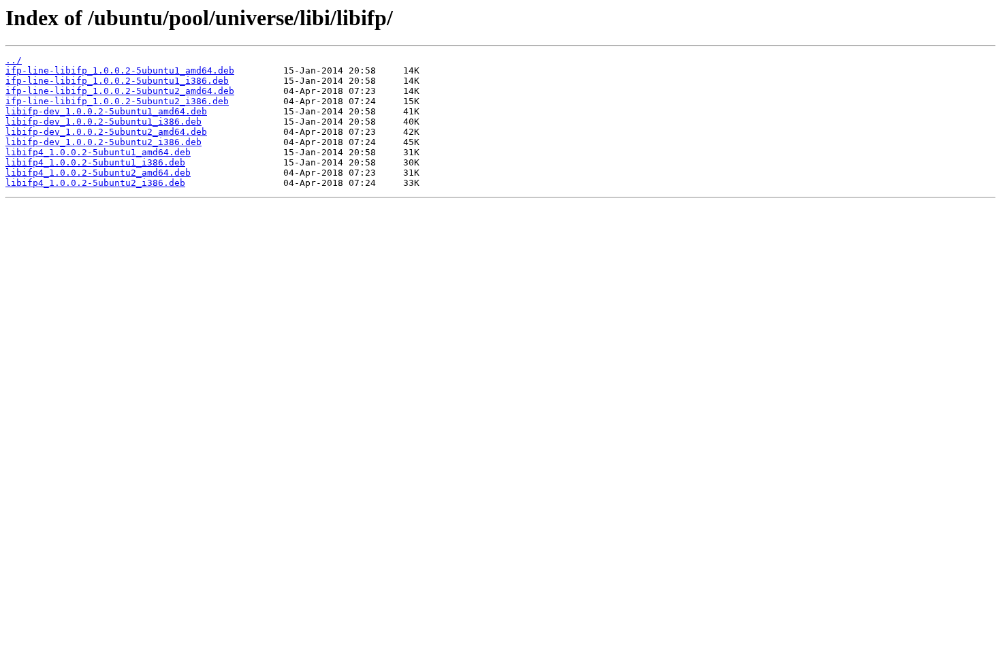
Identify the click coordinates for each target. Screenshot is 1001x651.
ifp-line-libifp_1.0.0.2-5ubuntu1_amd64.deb (119, 70)
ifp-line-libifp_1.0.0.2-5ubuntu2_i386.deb (117, 101)
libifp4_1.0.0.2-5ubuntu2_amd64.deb (98, 173)
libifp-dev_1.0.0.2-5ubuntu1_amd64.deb (106, 111)
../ (13, 60)
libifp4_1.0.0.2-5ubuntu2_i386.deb (95, 183)
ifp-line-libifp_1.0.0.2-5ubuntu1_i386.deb (117, 81)
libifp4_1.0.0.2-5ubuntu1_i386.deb (95, 162)
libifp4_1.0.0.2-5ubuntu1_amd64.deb (98, 152)
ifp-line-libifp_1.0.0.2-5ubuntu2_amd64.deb (119, 91)
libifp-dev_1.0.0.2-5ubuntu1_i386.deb (103, 121)
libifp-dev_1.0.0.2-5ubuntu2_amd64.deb (106, 132)
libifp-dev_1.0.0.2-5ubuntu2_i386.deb (103, 142)
